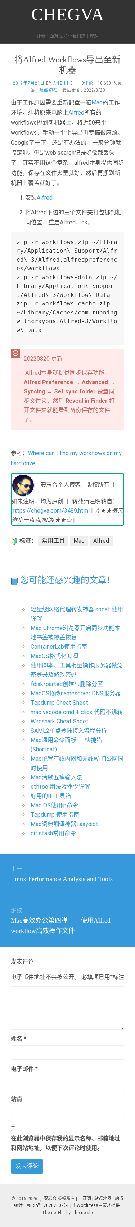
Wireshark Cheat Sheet (60, 721)
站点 (16, 1099)
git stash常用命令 (53, 833)
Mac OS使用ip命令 (54, 805)
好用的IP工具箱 (51, 796)
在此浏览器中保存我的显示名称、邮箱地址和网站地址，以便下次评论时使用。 (65, 1143)
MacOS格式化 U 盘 (55, 656)
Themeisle (82, 1212)
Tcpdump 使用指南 (55, 814)
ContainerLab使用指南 (59, 646)
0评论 (87, 83)
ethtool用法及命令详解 (60, 786)
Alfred (76, 112)
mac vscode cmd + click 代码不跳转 (77, 712)
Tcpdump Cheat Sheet (59, 702)
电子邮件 (24, 1068)
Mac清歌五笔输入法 (56, 777)
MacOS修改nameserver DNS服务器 (76, 693)
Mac (97, 102)
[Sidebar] (7, 36)
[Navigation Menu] (128, 36)
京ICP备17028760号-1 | (48, 1205)
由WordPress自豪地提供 (96, 1205)
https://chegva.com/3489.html (51, 510)
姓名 (18, 1038)
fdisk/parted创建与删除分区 (67, 684)
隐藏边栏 (48, 90)
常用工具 (53, 540)
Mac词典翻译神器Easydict (64, 824)
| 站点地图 (102, 1198)
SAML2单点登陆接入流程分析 (69, 730)
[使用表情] (121, 1035)
